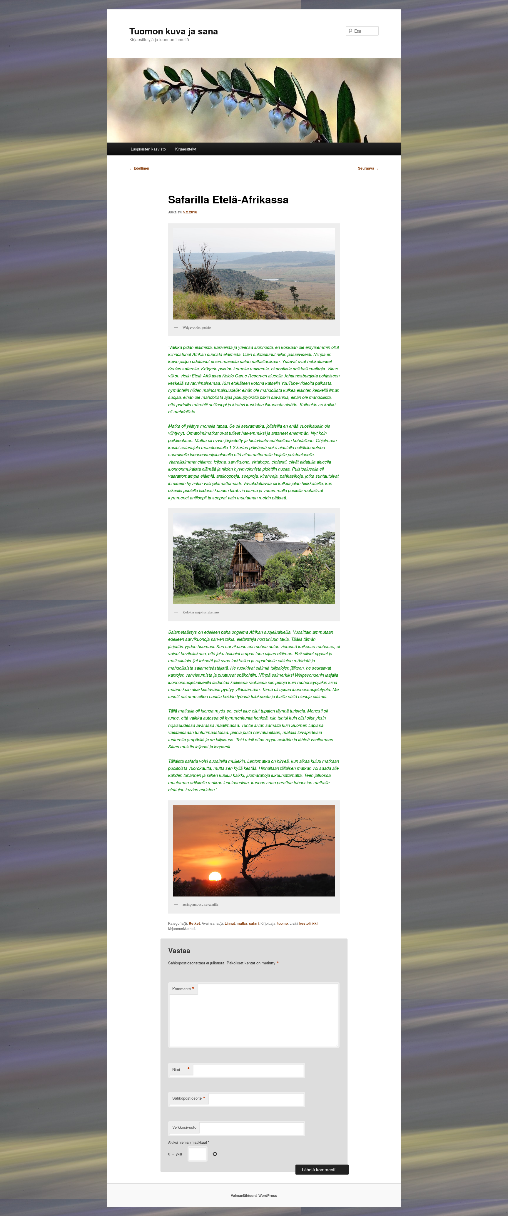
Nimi (181, 1069)
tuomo (282, 923)
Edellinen (139, 168)
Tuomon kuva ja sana (173, 30)
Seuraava (368, 168)
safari (254, 923)
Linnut (230, 923)
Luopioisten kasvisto (148, 149)
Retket (194, 923)
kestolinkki (308, 923)
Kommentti (183, 988)
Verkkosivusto (184, 1127)
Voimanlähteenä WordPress (254, 1195)
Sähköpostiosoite (188, 1098)
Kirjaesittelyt (185, 149)
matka (242, 923)
